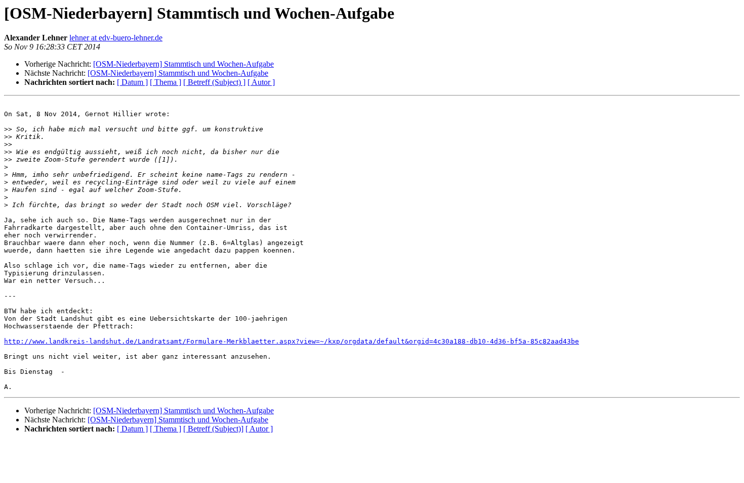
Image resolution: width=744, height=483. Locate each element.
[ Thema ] (165, 82)
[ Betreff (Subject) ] (214, 82)
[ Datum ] (132, 82)
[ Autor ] (261, 82)
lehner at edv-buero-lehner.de (115, 37)
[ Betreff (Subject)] (213, 428)
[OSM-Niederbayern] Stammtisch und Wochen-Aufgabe (183, 64)
